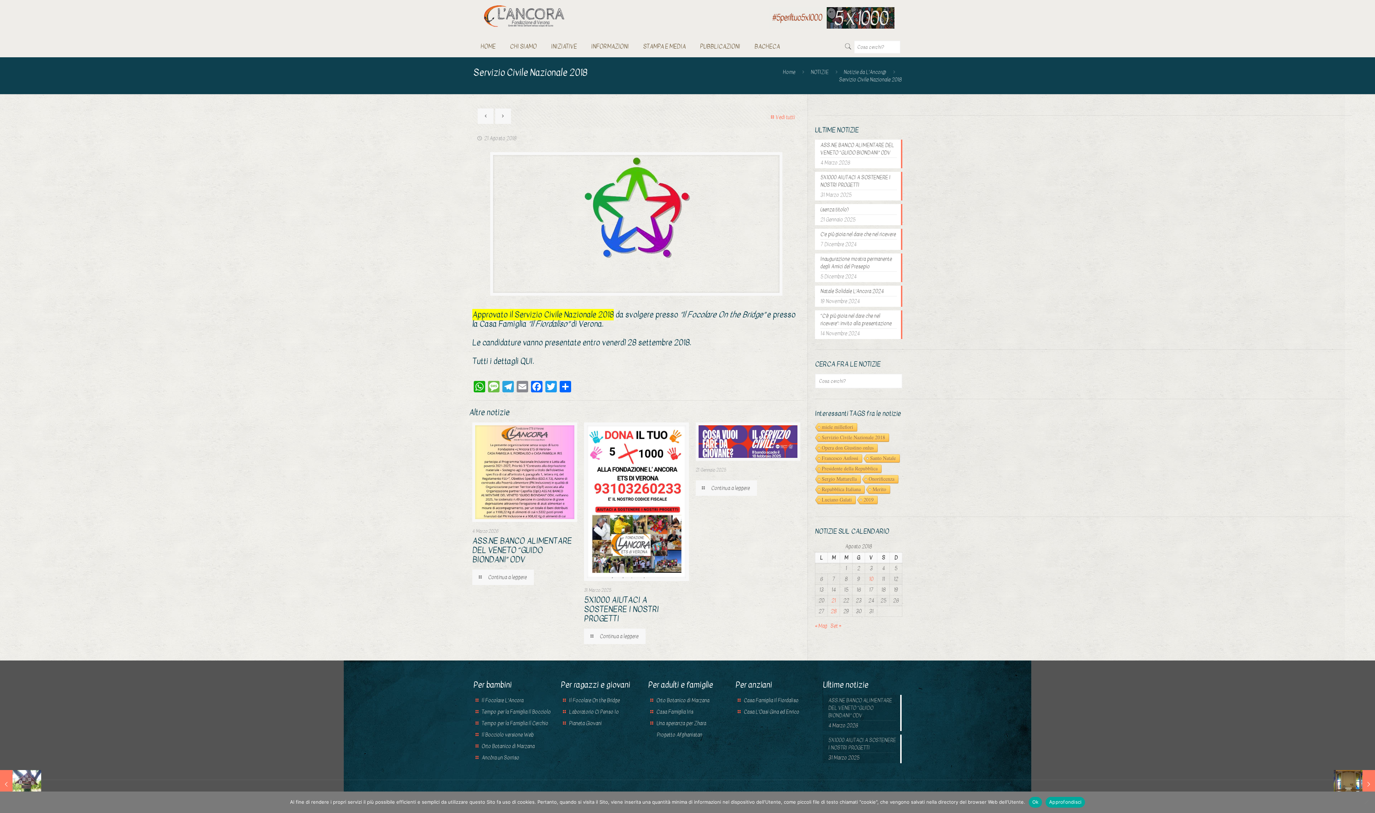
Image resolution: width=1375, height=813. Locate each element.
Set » (835, 626)
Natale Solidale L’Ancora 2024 (852, 291)
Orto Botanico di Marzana (508, 746)
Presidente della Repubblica (850, 468)
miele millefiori (837, 427)
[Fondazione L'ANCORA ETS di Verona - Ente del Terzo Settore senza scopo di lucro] (524, 16)
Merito (879, 489)
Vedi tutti (785, 117)
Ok (1035, 802)
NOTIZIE (820, 72)
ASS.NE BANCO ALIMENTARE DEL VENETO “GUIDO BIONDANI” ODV (522, 550)
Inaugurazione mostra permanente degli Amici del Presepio (856, 262)
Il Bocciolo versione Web (508, 735)
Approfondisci (1065, 802)
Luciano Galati (837, 499)
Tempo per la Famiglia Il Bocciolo (516, 712)
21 (833, 600)
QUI (526, 361)
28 (833, 611)
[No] (1366, 802)
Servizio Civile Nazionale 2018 (853, 437)
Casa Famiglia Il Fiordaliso (771, 700)
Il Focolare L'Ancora (503, 700)
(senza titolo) (834, 209)
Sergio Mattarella (839, 478)
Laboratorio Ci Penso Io (594, 712)
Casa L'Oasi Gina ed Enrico (771, 712)
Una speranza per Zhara (681, 723)
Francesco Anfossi (840, 458)
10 (871, 579)
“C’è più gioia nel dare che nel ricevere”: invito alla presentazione (856, 319)
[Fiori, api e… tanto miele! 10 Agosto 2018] (20, 784)
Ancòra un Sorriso (500, 757)
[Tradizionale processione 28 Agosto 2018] (1354, 784)
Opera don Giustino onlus (848, 447)
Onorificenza (881, 478)
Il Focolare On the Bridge (594, 700)
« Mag (821, 626)
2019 (869, 499)
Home (789, 72)
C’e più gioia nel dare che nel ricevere (858, 234)
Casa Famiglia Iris (674, 712)
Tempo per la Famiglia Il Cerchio (515, 723)
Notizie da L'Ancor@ (865, 72)
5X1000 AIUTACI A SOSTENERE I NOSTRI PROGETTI (621, 609)
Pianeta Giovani (585, 723)
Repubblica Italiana (841, 489)
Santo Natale (883, 458)
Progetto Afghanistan (679, 735)
